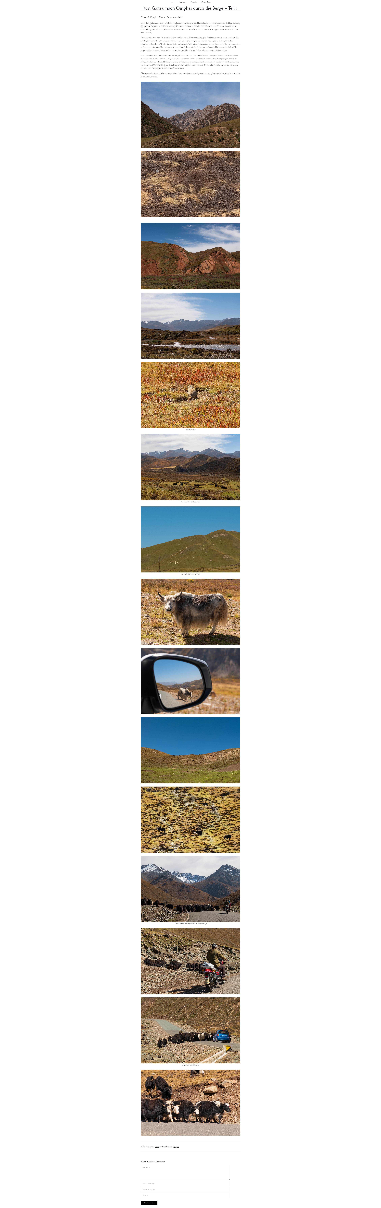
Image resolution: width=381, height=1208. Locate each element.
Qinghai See (145, 26)
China (157, 1147)
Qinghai (176, 1147)
